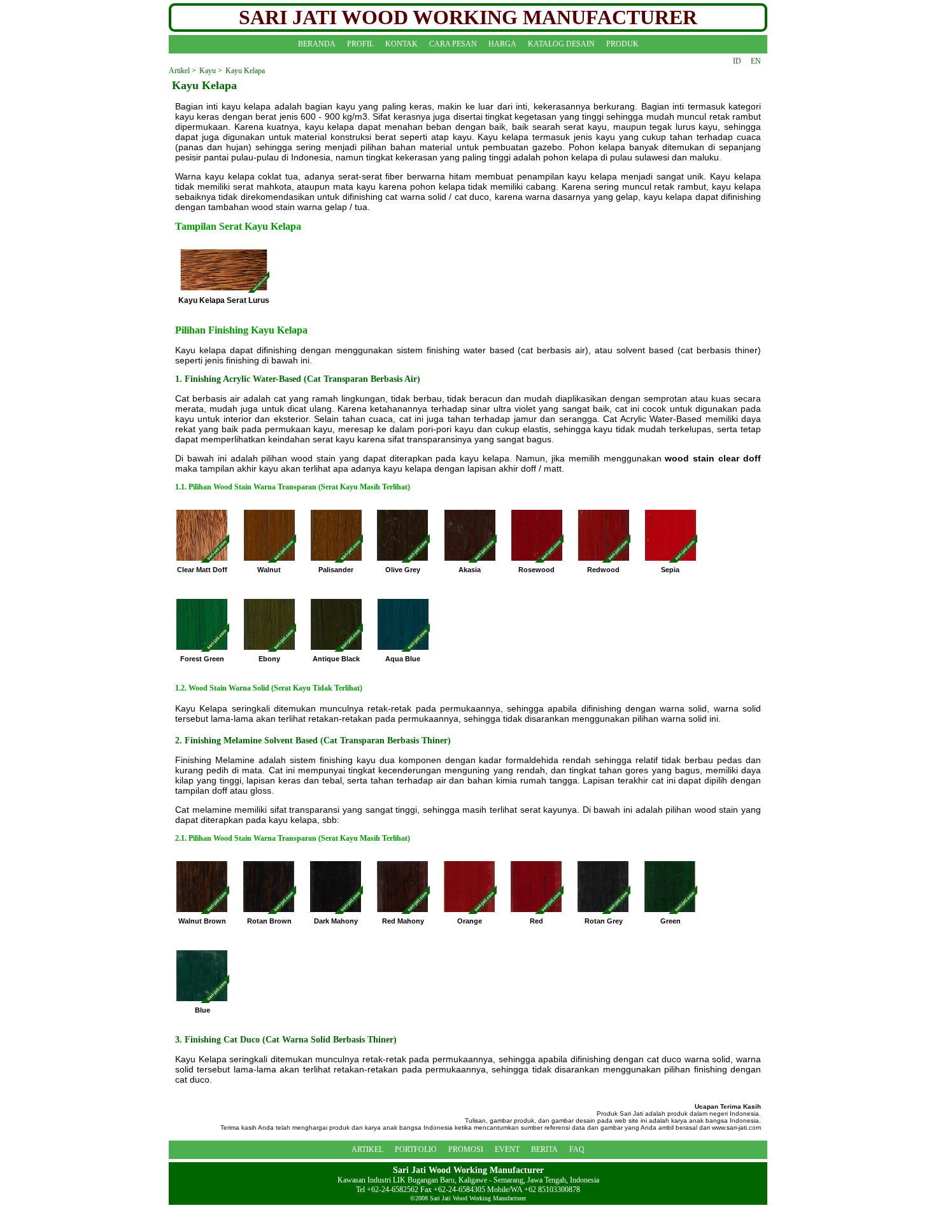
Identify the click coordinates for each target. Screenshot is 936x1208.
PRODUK (622, 43)
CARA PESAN (453, 43)
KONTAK (401, 43)
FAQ (577, 1149)
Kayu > (210, 70)
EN (756, 61)
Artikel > (182, 70)
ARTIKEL (367, 1149)
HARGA (502, 43)
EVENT (507, 1149)
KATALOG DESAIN (561, 43)
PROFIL (360, 43)
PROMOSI (465, 1149)
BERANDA (317, 43)
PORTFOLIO (416, 1149)
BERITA (544, 1149)
